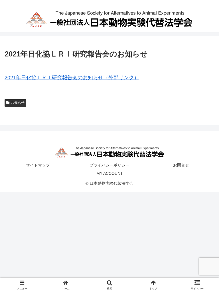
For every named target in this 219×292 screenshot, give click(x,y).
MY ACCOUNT (109, 173)
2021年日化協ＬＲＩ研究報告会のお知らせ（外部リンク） (72, 77)
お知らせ (18, 103)
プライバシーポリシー (109, 165)
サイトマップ (38, 165)
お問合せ (181, 165)
